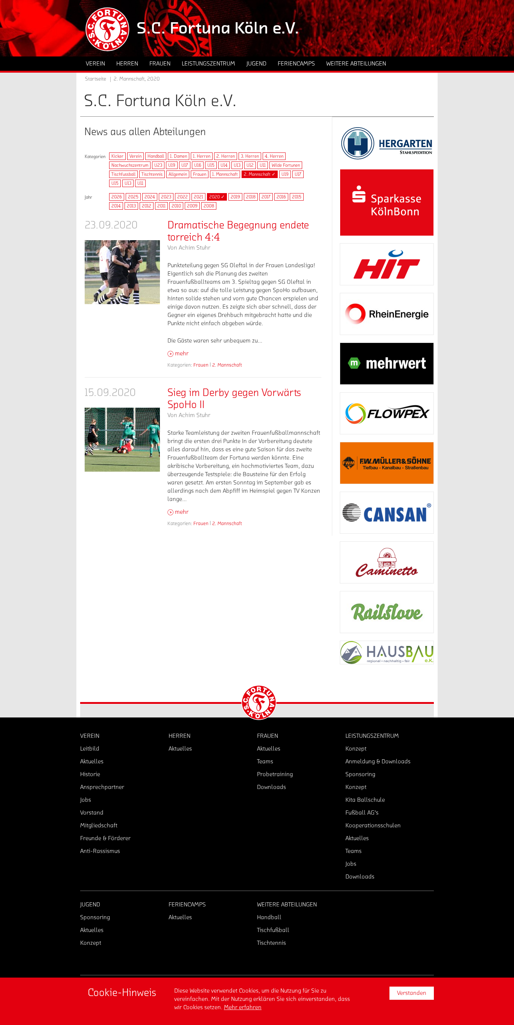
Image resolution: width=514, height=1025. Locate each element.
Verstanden (411, 993)
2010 (176, 206)
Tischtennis (152, 174)
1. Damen (178, 156)
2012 (146, 206)
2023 (166, 197)
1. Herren (201, 156)
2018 (250, 197)
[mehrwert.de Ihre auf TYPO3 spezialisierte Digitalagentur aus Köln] (387, 364)
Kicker (117, 156)
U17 (184, 165)
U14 (224, 165)
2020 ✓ (217, 197)
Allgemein (178, 174)
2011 (161, 206)
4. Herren (274, 156)
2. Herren (225, 156)
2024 (149, 197)
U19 (171, 165)
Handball (156, 156)
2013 (131, 206)
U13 (237, 165)
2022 (182, 197)
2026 (116, 197)
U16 (197, 165)
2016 (281, 197)
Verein (135, 156)
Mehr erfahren (243, 1007)
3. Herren (250, 156)
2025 (133, 197)
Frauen (199, 174)
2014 (116, 206)
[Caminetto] (387, 562)
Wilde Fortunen (286, 165)
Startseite (95, 79)
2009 (192, 206)
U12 (250, 165)
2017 (266, 197)
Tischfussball (123, 174)
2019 (235, 197)
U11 (263, 165)
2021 (198, 197)
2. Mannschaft (227, 364)
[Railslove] (387, 612)
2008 (209, 206)
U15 (210, 165)
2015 (296, 197)
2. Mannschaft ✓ (259, 174)
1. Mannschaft (225, 174)
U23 (158, 165)
